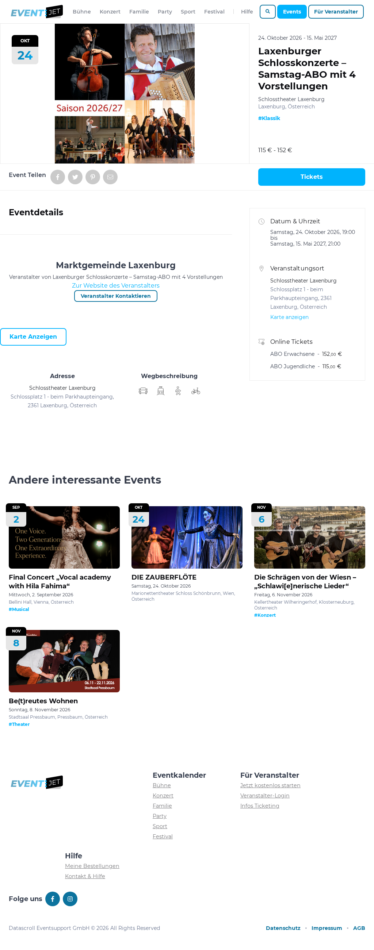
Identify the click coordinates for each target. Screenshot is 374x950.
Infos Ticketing (259, 806)
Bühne (82, 11)
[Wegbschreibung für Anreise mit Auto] (160, 391)
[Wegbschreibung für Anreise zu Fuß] (178, 391)
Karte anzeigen (33, 336)
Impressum (327, 928)
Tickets (312, 176)
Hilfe (247, 11)
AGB (359, 928)
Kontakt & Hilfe (85, 876)
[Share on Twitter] (75, 177)
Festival (214, 11)
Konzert (110, 11)
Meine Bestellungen (92, 866)
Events (292, 11)
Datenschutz (283, 928)
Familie (139, 11)
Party (165, 11)
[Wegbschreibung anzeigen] (143, 391)
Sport (188, 11)
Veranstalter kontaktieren (116, 296)
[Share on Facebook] (57, 177)
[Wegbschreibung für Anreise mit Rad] (195, 391)
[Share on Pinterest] (92, 177)
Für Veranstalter (336, 11)
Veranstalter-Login (265, 795)
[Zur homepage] (36, 11)
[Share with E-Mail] (110, 177)
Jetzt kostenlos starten (270, 785)
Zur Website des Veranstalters (116, 285)
